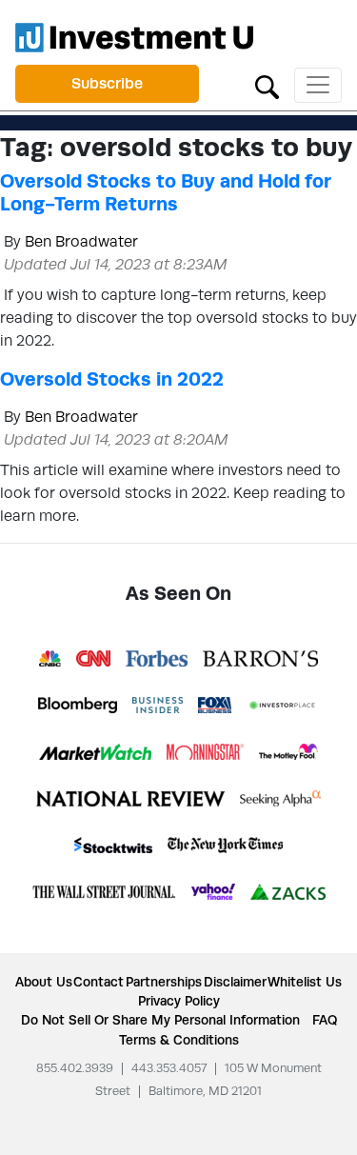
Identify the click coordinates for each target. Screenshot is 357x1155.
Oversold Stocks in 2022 (112, 379)
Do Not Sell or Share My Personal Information (160, 1019)
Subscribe (107, 83)
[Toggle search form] (267, 85)
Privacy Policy (179, 1000)
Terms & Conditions (179, 1039)
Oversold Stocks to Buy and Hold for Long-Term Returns (165, 192)
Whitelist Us (305, 981)
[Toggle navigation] (318, 85)
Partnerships (164, 981)
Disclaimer (235, 981)
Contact (98, 981)
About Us (43, 981)
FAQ (324, 1019)
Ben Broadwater (81, 241)
